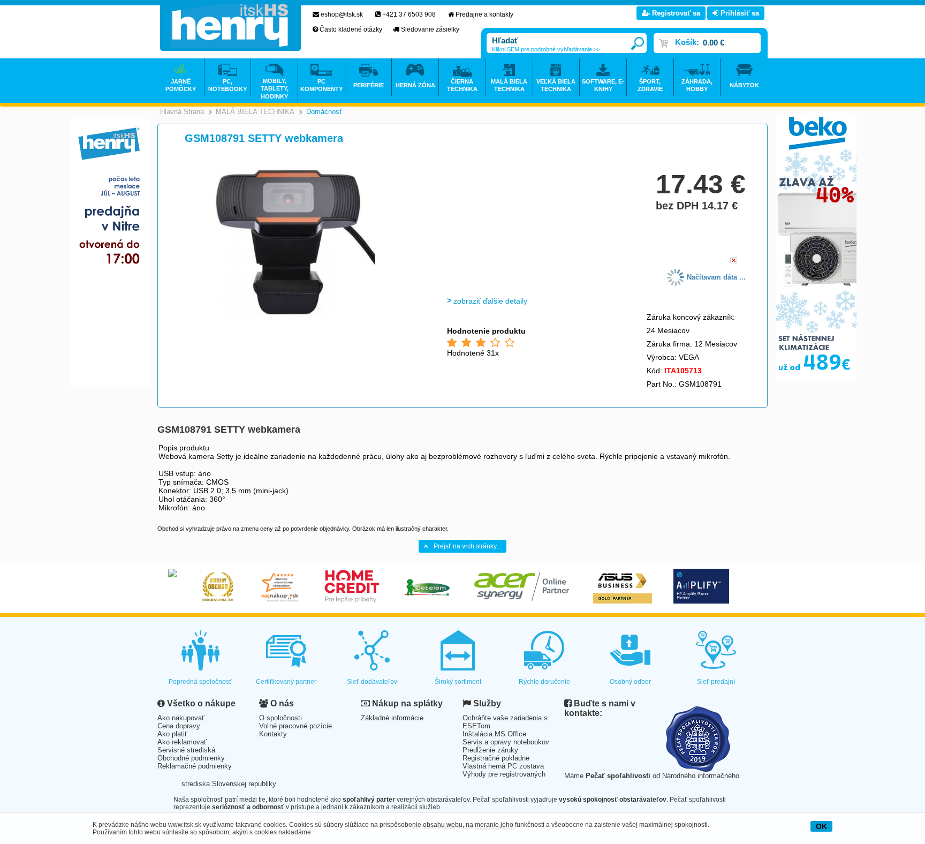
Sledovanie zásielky (430, 29)
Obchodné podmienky (191, 758)
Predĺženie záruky (490, 750)
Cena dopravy (178, 726)
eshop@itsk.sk (342, 14)
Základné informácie (392, 718)
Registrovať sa (675, 13)
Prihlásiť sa (738, 13)
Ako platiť (172, 734)
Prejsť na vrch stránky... (467, 546)
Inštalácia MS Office (494, 734)
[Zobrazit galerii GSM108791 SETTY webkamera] (295, 314)
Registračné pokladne (495, 758)
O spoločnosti (280, 718)
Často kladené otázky (351, 29)
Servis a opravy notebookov (505, 742)
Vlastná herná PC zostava (503, 766)
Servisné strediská (186, 750)
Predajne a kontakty (484, 14)
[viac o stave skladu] (733, 261)
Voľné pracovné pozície (295, 726)
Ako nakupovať (180, 718)
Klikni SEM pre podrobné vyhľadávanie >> (546, 49)
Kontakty (273, 734)
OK (821, 826)
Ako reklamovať (182, 742)
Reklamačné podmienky (194, 766)
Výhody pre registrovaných (503, 774)
